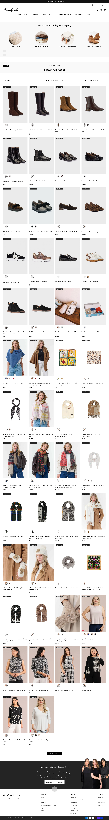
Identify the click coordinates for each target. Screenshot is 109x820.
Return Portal (73, 802)
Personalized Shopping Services (48, 805)
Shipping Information (75, 808)
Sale (88, 14)
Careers (100, 800)
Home (50, 65)
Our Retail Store (102, 802)
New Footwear (93, 46)
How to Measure (74, 810)
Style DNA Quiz (44, 808)
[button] (105, 10)
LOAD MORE (54, 753)
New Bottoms (41, 46)
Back (7, 66)
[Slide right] (4, 55)
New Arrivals (22, 14)
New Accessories (67, 46)
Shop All (43, 797)
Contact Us (73, 797)
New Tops (15, 46)
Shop (35, 14)
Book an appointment (54, 782)
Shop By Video (64, 14)
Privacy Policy (73, 805)
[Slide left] (4, 51)
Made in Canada (45, 800)
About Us (100, 797)
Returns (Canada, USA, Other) (77, 800)
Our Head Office (102, 805)
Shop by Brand (48, 14)
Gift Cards (79, 14)
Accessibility (73, 813)
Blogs (42, 810)
